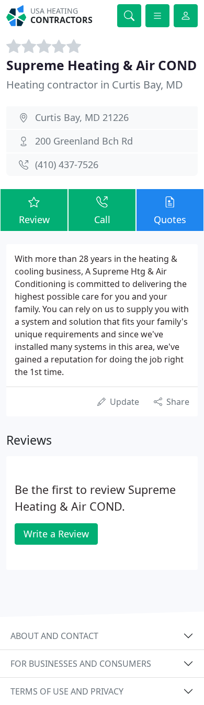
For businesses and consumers (80, 663)
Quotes (170, 219)
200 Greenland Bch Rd (84, 141)
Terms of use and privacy (66, 691)
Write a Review (56, 533)
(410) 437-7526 (66, 164)
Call (102, 219)
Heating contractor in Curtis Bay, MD (94, 85)
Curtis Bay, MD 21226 (82, 117)
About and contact (54, 636)
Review (34, 219)
